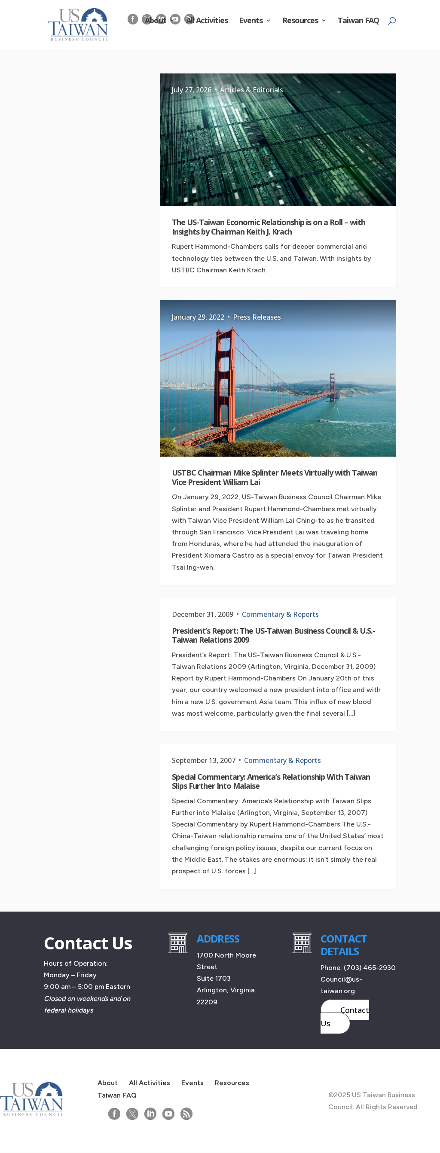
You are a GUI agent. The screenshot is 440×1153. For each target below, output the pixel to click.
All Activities (207, 21)
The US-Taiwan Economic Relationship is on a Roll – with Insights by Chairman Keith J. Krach (268, 227)
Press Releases (257, 317)
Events (251, 21)
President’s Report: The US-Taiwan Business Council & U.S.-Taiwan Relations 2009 (273, 635)
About (155, 21)
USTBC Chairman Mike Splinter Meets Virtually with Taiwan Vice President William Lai (274, 477)
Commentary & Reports (280, 614)
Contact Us (345, 1016)
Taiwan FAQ (358, 21)
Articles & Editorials (251, 90)
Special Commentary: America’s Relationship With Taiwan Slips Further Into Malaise (271, 781)
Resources (300, 21)
